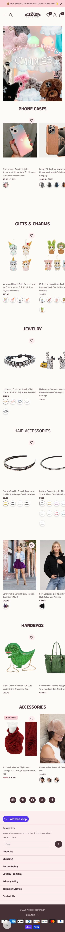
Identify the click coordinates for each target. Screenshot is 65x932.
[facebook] (32, 800)
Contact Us (9, 896)
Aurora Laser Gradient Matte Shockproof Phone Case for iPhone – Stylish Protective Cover (19, 172)
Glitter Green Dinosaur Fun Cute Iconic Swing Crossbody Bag (17, 687)
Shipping (8, 859)
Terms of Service (12, 889)
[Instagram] (13, 800)
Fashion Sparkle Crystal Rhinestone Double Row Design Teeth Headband (19, 493)
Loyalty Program (12, 874)
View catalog (4, 15)
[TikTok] (52, 800)
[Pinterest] (23, 800)
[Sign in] (54, 15)
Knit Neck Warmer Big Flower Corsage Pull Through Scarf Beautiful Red (19, 770)
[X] (42, 800)
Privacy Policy (10, 881)
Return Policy (10, 867)
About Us (8, 852)
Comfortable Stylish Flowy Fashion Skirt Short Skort (18, 595)
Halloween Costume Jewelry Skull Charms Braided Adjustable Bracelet (19, 391)
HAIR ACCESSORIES (32, 431)
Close (61, 3)
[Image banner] (32, 63)
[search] (10, 15)
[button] (32, 121)
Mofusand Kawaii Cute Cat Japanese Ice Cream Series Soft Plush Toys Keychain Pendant (19, 287)
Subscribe (58, 844)
